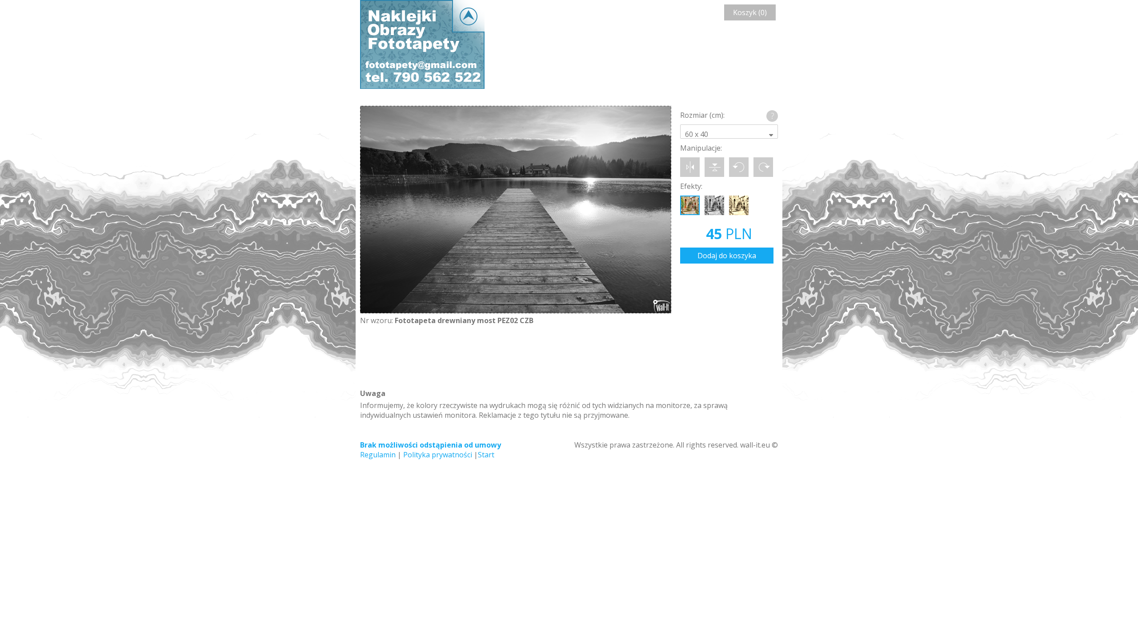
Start (486, 455)
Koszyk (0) (750, 12)
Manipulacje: (701, 148)
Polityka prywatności (437, 455)
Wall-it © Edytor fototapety (422, 44)
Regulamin (378, 455)
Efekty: (691, 186)
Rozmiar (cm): (702, 115)
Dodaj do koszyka (726, 255)
